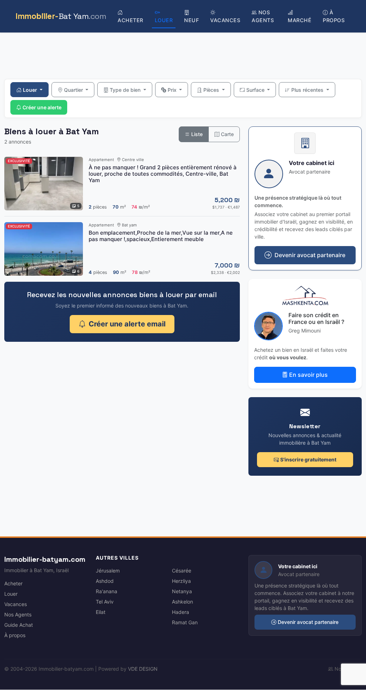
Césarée (181, 571)
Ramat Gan (185, 622)
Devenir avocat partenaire (308, 622)
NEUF (191, 20)
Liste (196, 134)
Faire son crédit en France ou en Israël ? (316, 318)
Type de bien (126, 90)
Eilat (100, 612)
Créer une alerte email (127, 324)
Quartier (74, 90)
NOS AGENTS (263, 16)
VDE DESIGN (143, 669)
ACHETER (130, 20)
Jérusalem (108, 571)
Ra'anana (106, 591)
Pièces (212, 90)
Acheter (13, 583)
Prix (173, 90)
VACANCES (225, 20)
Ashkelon (182, 602)
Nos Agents (17, 614)
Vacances (15, 604)
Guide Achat (18, 625)
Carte (226, 134)
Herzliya (181, 581)
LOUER (164, 20)
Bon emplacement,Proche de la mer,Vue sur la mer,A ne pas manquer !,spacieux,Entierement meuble (161, 235)
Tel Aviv (105, 602)
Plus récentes (308, 90)
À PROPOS (334, 16)
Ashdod (105, 581)
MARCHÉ (299, 20)
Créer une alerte (42, 107)
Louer (30, 90)
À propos (14, 635)
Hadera (180, 612)
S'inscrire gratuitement (308, 459)
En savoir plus (308, 374)
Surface (256, 90)
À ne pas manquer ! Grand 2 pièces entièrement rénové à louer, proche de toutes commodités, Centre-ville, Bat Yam (163, 174)
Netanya (182, 591)
